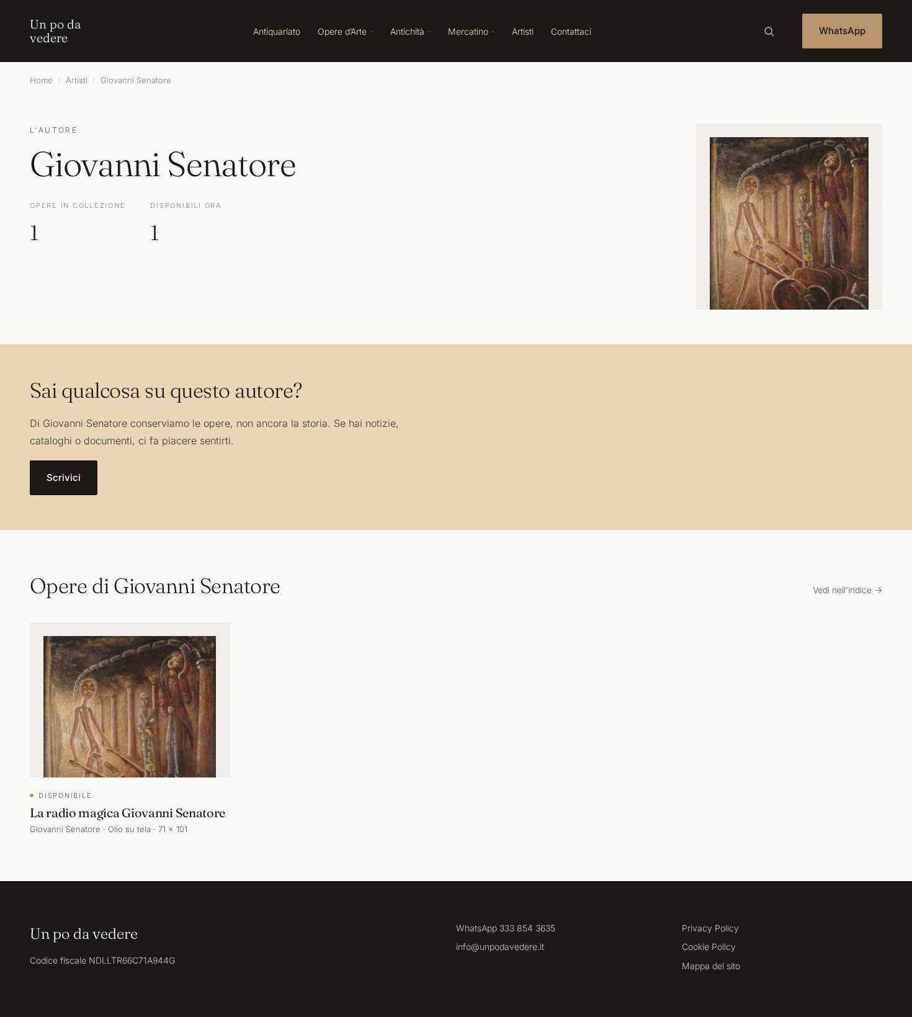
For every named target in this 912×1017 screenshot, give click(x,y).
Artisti (523, 31)
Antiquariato (276, 31)
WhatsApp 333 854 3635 (505, 928)
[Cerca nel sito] (768, 31)
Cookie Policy (709, 946)
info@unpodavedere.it (500, 946)
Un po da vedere (55, 31)
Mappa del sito (711, 966)
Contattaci (571, 31)
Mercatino (468, 31)
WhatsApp (842, 31)
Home (41, 80)
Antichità (407, 31)
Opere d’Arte (342, 31)
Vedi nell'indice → (847, 590)
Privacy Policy (710, 928)
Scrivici (64, 477)
